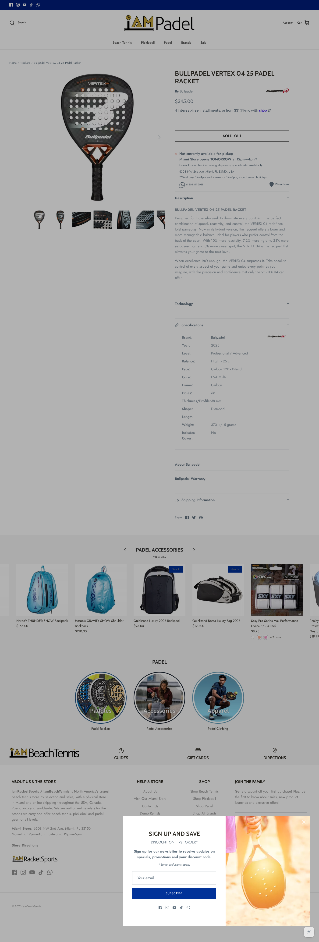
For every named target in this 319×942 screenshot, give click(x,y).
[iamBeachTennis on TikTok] (181, 907)
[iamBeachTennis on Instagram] (167, 907)
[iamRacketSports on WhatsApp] (188, 907)
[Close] (304, 822)
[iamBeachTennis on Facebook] (160, 907)
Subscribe (174, 893)
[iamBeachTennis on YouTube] (174, 907)
